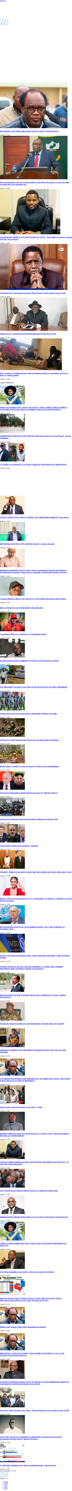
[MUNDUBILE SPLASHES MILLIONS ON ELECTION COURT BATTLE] (34, 127)
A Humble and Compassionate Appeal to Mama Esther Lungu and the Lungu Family (33, 293)
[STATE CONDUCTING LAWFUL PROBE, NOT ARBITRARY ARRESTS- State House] (12, 514)
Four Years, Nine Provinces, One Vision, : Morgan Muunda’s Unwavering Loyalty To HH (34, 1410)
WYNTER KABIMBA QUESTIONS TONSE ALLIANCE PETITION (27, 1272)
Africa (6, 1487)
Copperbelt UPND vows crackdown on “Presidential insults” (23, 634)
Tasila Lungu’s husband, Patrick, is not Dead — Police (21, 1107)
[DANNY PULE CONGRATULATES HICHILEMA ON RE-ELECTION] (34, 330)
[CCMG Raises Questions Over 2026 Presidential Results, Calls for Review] (12, 1462)
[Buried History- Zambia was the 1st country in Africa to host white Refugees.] (12, 763)
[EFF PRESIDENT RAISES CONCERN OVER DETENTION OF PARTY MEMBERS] (12, 683)
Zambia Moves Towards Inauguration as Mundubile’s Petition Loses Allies (28, 714)
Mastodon (3, 1)
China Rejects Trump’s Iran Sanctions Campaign (19, 846)
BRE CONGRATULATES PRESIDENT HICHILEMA (21, 608)
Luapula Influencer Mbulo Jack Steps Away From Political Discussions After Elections (33, 599)
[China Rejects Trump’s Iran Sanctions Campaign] (12, 842)
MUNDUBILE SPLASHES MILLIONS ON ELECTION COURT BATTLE (29, 131)
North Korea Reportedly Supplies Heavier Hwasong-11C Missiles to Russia (28, 793)
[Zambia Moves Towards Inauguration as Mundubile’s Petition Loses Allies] (12, 710)
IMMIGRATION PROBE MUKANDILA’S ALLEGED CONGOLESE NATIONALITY (34, 1217)
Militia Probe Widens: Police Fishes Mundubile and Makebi (23, 1327)
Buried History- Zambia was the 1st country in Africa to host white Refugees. (29, 766)
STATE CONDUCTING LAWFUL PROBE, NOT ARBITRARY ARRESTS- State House (34, 517)
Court (5, 1485)
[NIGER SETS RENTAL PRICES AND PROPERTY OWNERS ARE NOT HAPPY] (12, 1020)
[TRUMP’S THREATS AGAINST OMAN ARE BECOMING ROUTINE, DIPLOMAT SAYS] (12, 868)
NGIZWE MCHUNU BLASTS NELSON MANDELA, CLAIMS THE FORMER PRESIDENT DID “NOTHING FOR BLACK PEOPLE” (31, 968)
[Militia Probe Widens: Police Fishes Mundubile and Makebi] (12, 1323)
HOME (6, 1482)
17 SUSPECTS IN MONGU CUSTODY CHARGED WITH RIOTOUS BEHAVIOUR (33, 465)
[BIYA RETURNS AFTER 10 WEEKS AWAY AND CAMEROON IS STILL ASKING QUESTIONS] (12, 991)
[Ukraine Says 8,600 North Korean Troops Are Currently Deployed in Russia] (12, 736)
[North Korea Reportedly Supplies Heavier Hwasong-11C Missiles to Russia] (12, 789)
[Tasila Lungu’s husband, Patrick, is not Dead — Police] (12, 1103)
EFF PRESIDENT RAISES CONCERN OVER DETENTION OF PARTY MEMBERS (33, 687)
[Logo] (4, 24)
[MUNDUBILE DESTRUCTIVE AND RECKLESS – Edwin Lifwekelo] (12, 540)
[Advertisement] (36, 41)
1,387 (5, 1471)
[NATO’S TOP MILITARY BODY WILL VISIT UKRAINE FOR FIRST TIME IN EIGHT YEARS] (12, 952)
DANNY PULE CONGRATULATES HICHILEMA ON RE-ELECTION (28, 334)
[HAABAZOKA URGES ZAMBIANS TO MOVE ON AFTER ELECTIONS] (12, 657)
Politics (6, 1483)
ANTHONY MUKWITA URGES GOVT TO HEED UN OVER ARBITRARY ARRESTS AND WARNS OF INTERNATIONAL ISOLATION (34, 1383)
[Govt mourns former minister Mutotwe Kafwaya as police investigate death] (12, 1187)
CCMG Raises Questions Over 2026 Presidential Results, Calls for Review (28, 1465)
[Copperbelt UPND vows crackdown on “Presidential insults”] (12, 630)
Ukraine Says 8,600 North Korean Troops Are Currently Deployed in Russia (29, 740)
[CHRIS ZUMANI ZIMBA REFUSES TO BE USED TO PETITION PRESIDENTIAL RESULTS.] (12, 1240)
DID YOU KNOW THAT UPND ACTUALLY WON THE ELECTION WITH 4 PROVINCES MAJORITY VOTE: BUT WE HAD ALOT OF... (31, 1299)
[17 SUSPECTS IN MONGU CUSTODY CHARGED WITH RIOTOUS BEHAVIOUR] (12, 461)
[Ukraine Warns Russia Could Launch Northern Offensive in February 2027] (12, 815)
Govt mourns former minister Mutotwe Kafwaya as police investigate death (29, 1191)
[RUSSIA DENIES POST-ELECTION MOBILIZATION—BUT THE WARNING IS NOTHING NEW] (12, 923)
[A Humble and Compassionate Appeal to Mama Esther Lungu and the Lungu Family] (34, 289)
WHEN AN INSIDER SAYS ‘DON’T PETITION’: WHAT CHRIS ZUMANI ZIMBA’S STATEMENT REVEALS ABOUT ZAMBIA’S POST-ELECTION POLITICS (33, 409)
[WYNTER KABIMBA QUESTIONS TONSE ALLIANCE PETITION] (12, 1268)
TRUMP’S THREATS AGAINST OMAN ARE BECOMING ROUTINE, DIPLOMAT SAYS (36, 872)
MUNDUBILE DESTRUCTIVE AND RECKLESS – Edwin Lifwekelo (27, 544)
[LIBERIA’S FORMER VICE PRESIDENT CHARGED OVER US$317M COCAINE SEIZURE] (12, 1046)
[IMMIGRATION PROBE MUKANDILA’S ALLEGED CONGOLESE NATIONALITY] (12, 1213)
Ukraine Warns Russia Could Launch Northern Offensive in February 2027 (29, 819)
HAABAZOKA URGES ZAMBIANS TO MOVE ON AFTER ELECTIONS (29, 661)
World (5, 1488)
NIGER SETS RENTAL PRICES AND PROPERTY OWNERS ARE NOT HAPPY (32, 1024)
